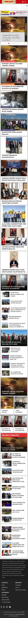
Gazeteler (4, 595)
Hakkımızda (4, 587)
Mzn (23, 612)
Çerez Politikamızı (20, 614)
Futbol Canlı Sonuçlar (20, 590)
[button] (8, 43)
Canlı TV (17, 587)
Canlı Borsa (18, 585)
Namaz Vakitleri (5, 599)
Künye (3, 585)
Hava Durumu (5, 597)
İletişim (3, 590)
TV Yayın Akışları (6, 602)
